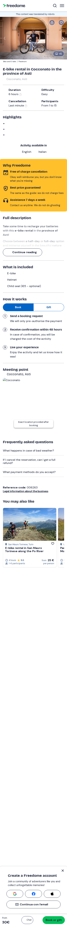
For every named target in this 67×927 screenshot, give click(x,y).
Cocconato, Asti (16, 79)
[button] (27, 920)
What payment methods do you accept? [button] (29, 472)
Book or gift (54, 920)
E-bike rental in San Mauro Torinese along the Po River (24, 549)
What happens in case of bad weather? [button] (28, 450)
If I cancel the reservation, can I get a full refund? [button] (29, 461)
